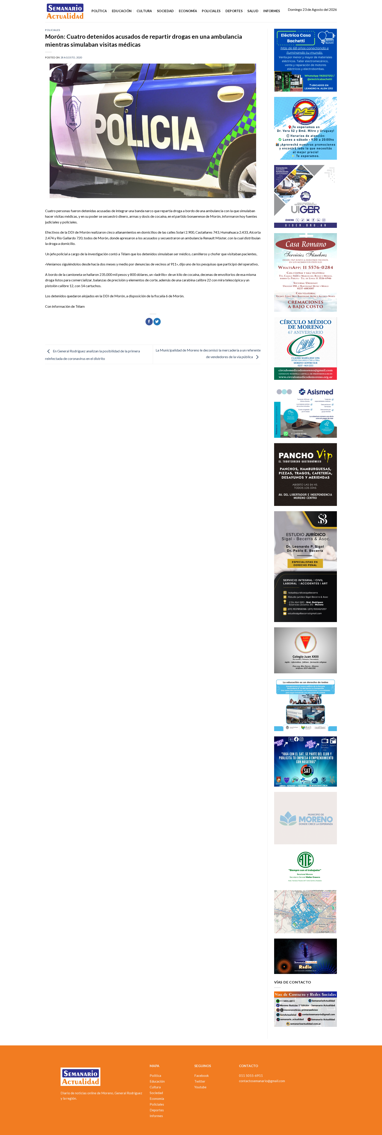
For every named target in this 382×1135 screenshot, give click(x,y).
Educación (122, 11)
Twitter (199, 1081)
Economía (188, 11)
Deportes (234, 11)
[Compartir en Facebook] (149, 321)
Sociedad (165, 11)
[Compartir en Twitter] (157, 321)
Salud (252, 11)
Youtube (200, 1087)
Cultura (144, 11)
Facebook (201, 1075)
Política (99, 11)
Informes (271, 11)
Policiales (211, 11)
